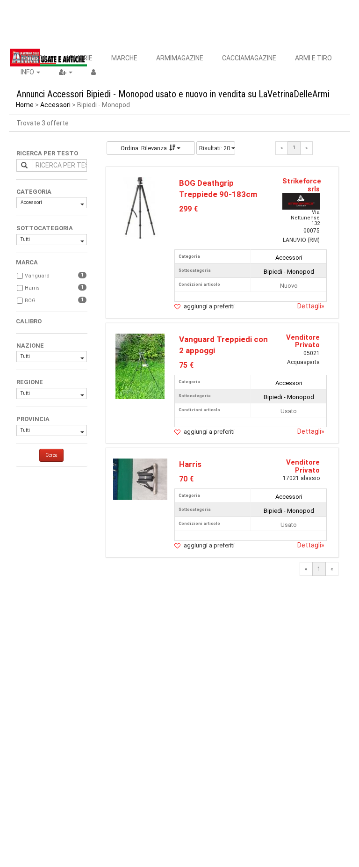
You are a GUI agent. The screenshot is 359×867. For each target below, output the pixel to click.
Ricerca (34, 58)
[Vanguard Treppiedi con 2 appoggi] (140, 365)
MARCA (27, 262)
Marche (124, 58)
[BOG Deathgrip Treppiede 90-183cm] (140, 207)
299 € (188, 208)
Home (25, 105)
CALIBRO (29, 321)
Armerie (79, 58)
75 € (186, 365)
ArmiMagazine (179, 58)
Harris (32, 288)
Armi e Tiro (313, 58)
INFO (28, 72)
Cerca (51, 455)
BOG (30, 301)
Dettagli (310, 306)
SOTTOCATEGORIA (44, 228)
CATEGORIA (33, 191)
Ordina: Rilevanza (144, 148)
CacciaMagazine (249, 58)
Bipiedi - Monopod (289, 271)
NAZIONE (30, 345)
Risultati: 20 (215, 148)
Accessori (55, 105)
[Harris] (140, 478)
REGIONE (29, 382)
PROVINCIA (33, 419)
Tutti (25, 239)
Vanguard (37, 276)
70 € (186, 478)
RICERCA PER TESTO (47, 153)
